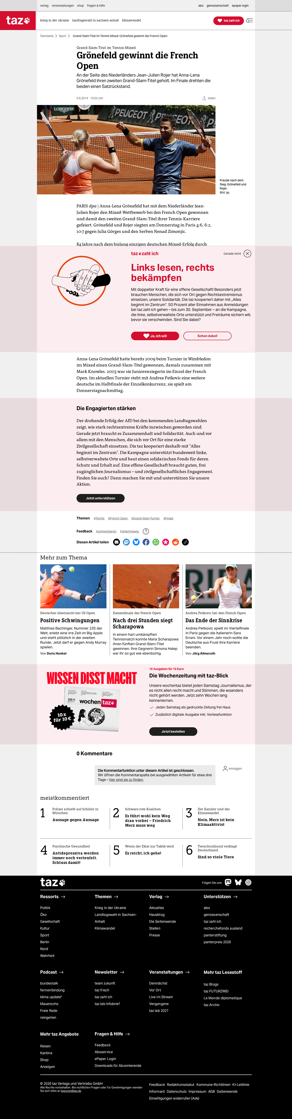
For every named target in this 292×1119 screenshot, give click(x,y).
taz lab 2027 (158, 1010)
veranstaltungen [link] (63, 5)
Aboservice (104, 1052)
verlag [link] (44, 5)
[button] (249, 20)
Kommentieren (106, 531)
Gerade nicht (232, 254)
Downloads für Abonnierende (118, 1065)
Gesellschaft (50, 921)
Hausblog (157, 914)
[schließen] (247, 253)
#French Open (118, 518)
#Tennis (99, 518)
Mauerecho (49, 1004)
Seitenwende (227, 1091)
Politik (45, 908)
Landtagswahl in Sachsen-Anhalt (116, 918)
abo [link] (201, 5)
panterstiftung (215, 935)
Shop (44, 1060)
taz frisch (102, 990)
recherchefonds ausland (223, 928)
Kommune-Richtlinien (214, 1084)
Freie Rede (48, 1010)
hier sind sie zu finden (126, 780)
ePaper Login (105, 1059)
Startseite (47, 35)
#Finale (168, 518)
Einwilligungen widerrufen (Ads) (174, 1098)
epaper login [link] (240, 5)
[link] (55, 20)
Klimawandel (105, 928)
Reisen (45, 1046)
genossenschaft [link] (218, 5)
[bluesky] (238, 884)
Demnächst (158, 983)
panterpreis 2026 (217, 942)
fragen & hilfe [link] (96, 5)
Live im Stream (161, 997)
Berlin (44, 942)
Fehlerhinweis (129, 531)
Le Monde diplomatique (223, 998)
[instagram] (248, 884)
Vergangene (159, 1004)
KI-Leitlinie (240, 1084)
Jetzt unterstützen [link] (100, 498)
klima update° (51, 997)
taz (53, 883)
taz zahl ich (212, 921)
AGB (212, 1091)
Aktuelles (156, 908)
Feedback (103, 1045)
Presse (154, 935)
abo (207, 908)
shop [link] (80, 5)
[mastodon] (228, 884)
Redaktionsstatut (181, 1084)
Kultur (45, 928)
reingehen (48, 1017)
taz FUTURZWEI (216, 991)
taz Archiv (212, 1005)
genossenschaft (216, 914)
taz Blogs (211, 984)
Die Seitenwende (162, 921)
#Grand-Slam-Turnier (145, 518)
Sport (62, 35)
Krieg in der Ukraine (110, 908)
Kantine (46, 1053)
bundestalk (49, 983)
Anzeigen (47, 1066)
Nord (44, 949)
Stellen (154, 928)
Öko (43, 914)
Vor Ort (155, 990)
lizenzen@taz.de (71, 1091)
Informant (157, 1091)
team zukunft (105, 983)
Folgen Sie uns (212, 883)
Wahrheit (47, 955)
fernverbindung (52, 990)
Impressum (198, 1091)
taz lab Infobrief (107, 1004)
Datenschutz (177, 1091)
